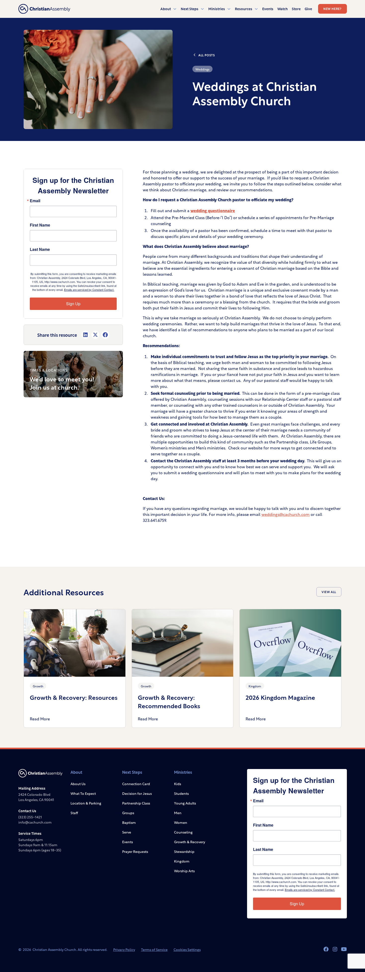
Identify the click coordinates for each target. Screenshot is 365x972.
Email (35, 201)
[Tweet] (95, 335)
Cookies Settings (187, 949)
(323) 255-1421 (30, 816)
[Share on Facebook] (105, 335)
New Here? (332, 8)
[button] (168, 9)
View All (329, 591)
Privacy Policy (124, 949)
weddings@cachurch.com (285, 514)
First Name (40, 225)
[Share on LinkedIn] (85, 335)
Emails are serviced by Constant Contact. (89, 290)
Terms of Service (154, 949)
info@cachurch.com (35, 822)
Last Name (40, 249)
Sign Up (73, 303)
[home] (44, 9)
